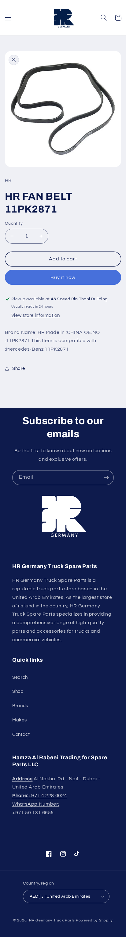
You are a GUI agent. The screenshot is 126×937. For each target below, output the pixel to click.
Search (20, 677)
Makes (19, 720)
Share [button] (18, 368)
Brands (20, 705)
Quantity (14, 223)
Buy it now (63, 277)
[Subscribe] (106, 477)
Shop (18, 691)
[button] (8, 18)
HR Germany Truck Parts (52, 920)
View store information (35, 315)
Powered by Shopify (94, 920)
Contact (21, 734)
